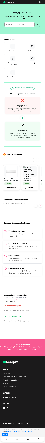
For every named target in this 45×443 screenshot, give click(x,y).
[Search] (38, 24)
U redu (5, 434)
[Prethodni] (35, 160)
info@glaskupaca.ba (10, 397)
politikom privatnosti (13, 431)
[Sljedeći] (40, 160)
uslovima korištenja (27, 431)
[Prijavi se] (40, 2)
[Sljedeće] (40, 206)
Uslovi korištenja (23, 423)
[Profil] (38, 439)
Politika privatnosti (8, 423)
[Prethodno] (36, 206)
